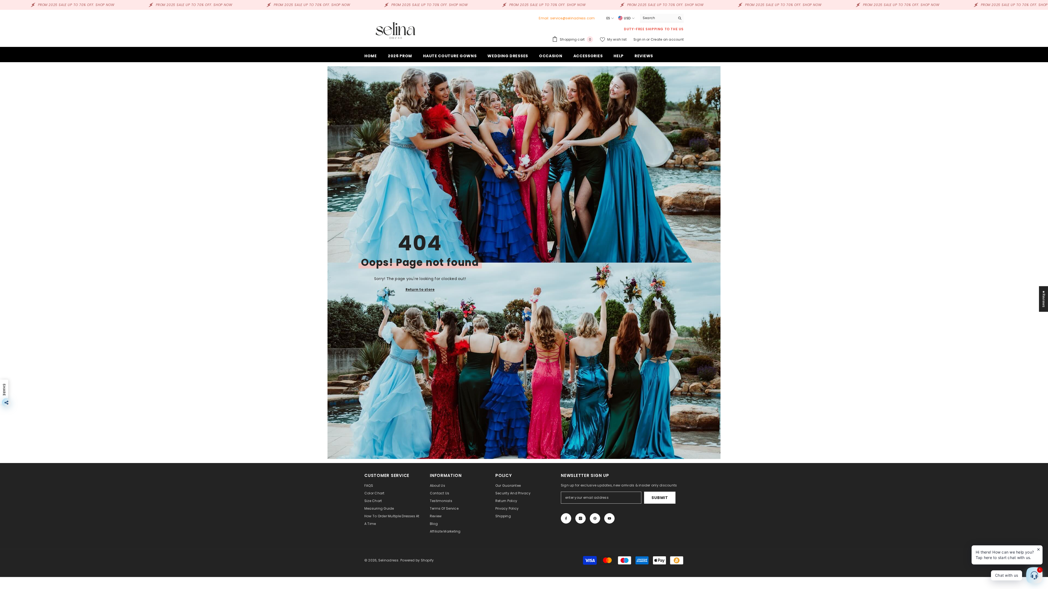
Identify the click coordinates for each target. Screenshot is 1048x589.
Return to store (420, 289)
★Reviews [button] (1043, 298)
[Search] (662, 18)
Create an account (667, 39)
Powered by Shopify (417, 560)
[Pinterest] (595, 518)
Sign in (639, 39)
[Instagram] (580, 518)
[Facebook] (566, 518)
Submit (659, 497)
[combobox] (657, 18)
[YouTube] (609, 518)
